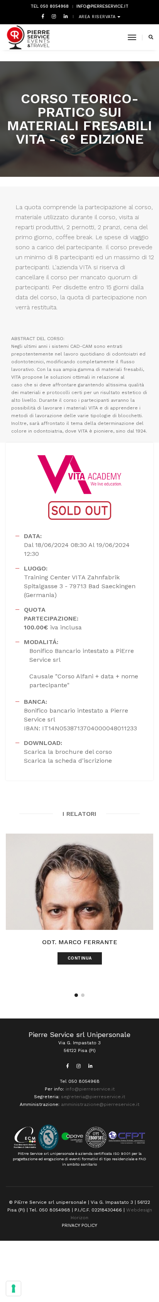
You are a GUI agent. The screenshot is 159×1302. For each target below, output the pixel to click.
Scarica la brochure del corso (68, 751)
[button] (76, 995)
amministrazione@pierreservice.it (100, 1104)
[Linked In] (64, 16)
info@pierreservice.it (102, 6)
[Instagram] (54, 16)
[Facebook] (43, 16)
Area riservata (98, 16)
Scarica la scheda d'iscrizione (68, 760)
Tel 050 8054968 (49, 6)
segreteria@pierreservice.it (93, 1096)
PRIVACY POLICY (79, 1225)
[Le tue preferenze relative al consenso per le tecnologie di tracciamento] (13, 1288)
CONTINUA (80, 958)
